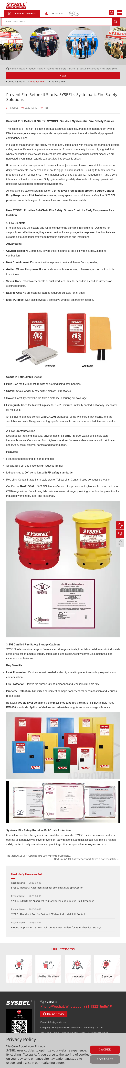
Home (13, 68)
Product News (35, 68)
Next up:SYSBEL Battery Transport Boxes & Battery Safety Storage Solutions (87, 859)
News (63, 75)
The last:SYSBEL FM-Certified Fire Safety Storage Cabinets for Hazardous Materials (39, 855)
